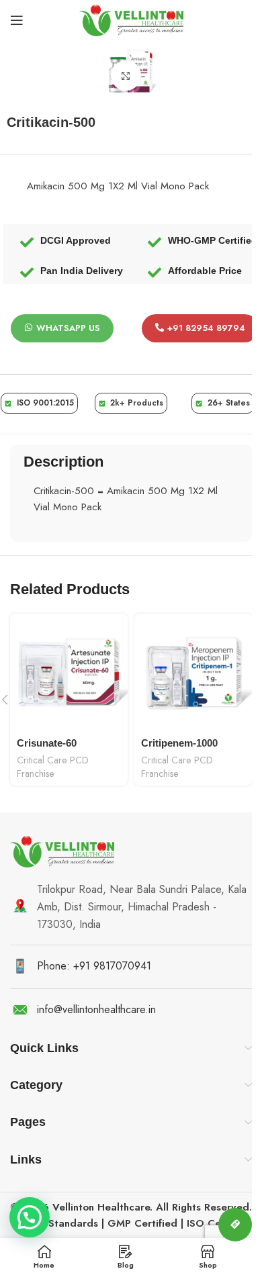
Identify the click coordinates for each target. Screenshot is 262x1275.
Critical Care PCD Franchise (53, 766)
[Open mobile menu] (16, 20)
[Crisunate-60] (69, 672)
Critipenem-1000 (179, 743)
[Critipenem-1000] (193, 672)
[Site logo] (131, 18)
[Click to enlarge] (126, 75)
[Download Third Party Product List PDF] (235, 1224)
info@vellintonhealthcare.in (96, 1009)
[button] (29, 1217)
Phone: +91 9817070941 (94, 966)
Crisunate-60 (47, 743)
